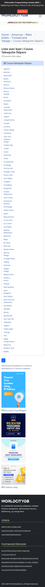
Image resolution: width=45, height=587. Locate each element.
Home (5, 34)
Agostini (7, 69)
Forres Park (8, 175)
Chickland (7, 133)
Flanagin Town (9, 172)
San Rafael (8, 306)
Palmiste (7, 265)
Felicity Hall (8, 168)
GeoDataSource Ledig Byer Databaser (15, 531)
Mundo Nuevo (9, 249)
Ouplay (6, 262)
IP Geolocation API (8, 555)
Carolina (7, 126)
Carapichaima (9, 120)
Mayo (6, 239)
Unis (5, 335)
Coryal (6, 148)
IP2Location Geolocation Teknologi (15, 551)
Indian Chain (8, 210)
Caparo (6, 116)
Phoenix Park (9, 274)
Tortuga (7, 332)
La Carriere (8, 220)
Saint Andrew (9, 287)
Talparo (6, 325)
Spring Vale (8, 315)
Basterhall (8, 75)
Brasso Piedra (9, 88)
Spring (6, 312)
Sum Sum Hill (9, 319)
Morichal (7, 246)
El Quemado (8, 162)
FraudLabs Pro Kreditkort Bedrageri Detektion (19, 559)
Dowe (6, 158)
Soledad (7, 309)
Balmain (7, 72)
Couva (6, 152)
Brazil (6, 97)
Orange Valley (9, 258)
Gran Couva (8, 197)
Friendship (8, 185)
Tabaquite (7, 322)
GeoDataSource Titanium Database (15, 368)
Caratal (6, 123)
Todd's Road (8, 329)
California (7, 113)
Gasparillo (8, 188)
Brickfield (7, 101)
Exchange (7, 165)
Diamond (7, 155)
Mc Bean (7, 243)
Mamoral (7, 236)
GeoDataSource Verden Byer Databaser (16, 566)
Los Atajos (8, 227)
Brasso (6, 85)
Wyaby (6, 351)
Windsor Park (9, 348)
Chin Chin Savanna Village (7, 139)
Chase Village (9, 130)
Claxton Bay (8, 145)
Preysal (6, 284)
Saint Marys (8, 296)
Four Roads (8, 178)
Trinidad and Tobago (14, 39)
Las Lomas (8, 223)
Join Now (22, 11)
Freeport (7, 181)
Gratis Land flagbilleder (11, 527)
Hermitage (8, 207)
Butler (6, 104)
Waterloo (7, 345)
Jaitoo (6, 213)
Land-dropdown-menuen (11, 535)
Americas (17, 34)
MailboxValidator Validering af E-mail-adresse (19, 562)
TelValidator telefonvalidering (13, 570)
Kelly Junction (9, 217)
